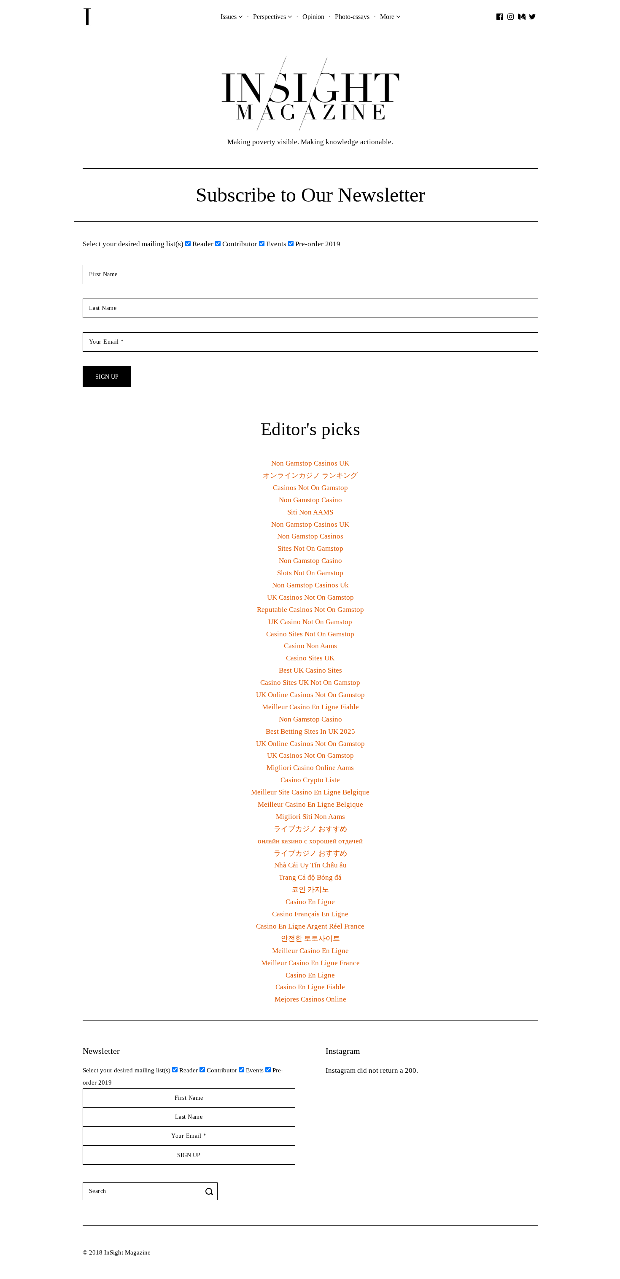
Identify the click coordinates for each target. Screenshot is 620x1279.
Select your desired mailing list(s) (133, 244)
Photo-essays (352, 16)
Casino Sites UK (310, 658)
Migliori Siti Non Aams (310, 817)
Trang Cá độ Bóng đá (310, 877)
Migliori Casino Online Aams (310, 768)
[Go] (210, 1191)
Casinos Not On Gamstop (310, 488)
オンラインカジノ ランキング (310, 475)
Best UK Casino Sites (310, 670)
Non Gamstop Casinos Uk (310, 585)
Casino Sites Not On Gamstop (310, 634)
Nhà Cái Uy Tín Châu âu (310, 865)
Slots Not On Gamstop (310, 573)
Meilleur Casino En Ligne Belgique (310, 804)
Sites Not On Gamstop (310, 548)
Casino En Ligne (310, 902)
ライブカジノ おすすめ (310, 829)
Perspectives (269, 16)
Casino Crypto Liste (310, 780)
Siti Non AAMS (310, 512)
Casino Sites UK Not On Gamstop (310, 683)
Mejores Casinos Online (310, 999)
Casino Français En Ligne (310, 914)
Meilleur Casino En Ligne (310, 951)
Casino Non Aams (310, 646)
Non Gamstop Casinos (310, 536)
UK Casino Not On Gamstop (310, 622)
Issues (229, 16)
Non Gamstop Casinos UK (310, 463)
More (387, 16)
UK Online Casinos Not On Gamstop (310, 695)
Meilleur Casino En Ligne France (310, 963)
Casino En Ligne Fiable (310, 987)
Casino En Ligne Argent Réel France (310, 926)
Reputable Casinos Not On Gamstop (310, 610)
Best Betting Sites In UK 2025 (310, 731)
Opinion (313, 16)
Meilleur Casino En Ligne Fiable (310, 707)
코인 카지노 (310, 890)
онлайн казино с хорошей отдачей (310, 841)
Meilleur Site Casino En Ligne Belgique (310, 792)
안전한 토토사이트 (310, 938)
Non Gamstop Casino (310, 500)
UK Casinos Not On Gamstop (310, 597)
